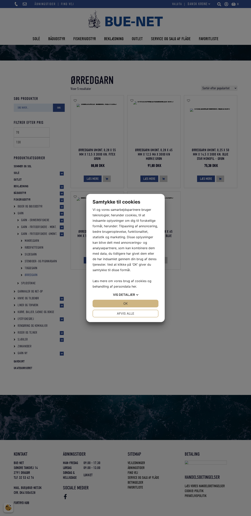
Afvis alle (125, 313)
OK (125, 303)
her (134, 286)
